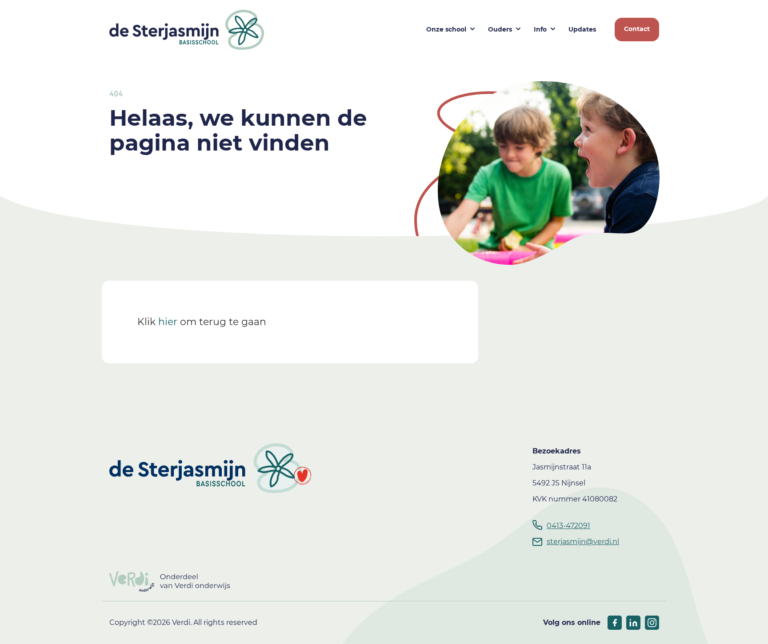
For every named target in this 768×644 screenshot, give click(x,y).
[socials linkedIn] (633, 622)
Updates (582, 29)
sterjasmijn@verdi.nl (583, 541)
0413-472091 (568, 525)
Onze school (446, 29)
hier (167, 322)
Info (540, 29)
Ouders (500, 29)
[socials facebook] (614, 622)
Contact (637, 29)
